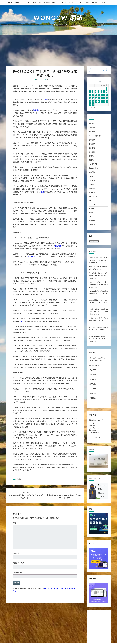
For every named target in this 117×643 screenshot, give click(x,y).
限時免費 (92, 132)
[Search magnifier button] (106, 70)
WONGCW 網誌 (14, 2)
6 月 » (94, 108)
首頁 (29, 3)
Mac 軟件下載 (93, 164)
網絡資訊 (18, 521)
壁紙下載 (47, 3)
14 (104, 95)
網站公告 (92, 124)
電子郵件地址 (18, 605)
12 (98, 95)
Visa (42, 287)
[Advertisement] (58, 52)
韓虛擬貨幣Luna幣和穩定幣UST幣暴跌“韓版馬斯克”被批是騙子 (64, 537)
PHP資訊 (92, 200)
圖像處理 (92, 148)
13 (101, 95)
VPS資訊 (91, 184)
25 (96, 101)
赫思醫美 (92, 128)
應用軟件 (92, 160)
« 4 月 (90, 108)
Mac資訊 (91, 176)
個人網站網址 (18, 614)
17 (93, 98)
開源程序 (92, 208)
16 (90, 98)
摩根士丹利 (32, 298)
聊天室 (71, 3)
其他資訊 (92, 225)
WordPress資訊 (94, 192)
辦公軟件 (92, 144)
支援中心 (86, 3)
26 (98, 101)
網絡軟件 (92, 156)
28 (104, 101)
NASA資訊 (92, 188)
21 (104, 98)
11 (96, 95)
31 (93, 105)
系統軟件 (92, 140)
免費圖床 (55, 3)
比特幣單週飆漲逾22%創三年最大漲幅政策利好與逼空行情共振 (98, 311)
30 (90, 105)
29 (107, 101)
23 (90, 101)
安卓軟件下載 (93, 168)
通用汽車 (58, 287)
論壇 (34, 3)
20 (101, 98)
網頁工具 (92, 212)
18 (96, 98)
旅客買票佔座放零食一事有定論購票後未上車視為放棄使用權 (98, 284)
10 (93, 95)
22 (107, 98)
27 (101, 101)
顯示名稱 (17, 595)
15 (107, 95)
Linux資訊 (92, 180)
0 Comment (51, 80)
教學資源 (92, 204)
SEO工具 (78, 3)
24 (93, 101)
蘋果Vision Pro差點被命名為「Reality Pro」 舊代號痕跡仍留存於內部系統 (98, 260)
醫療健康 (92, 220)
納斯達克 (36, 152)
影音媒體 (92, 152)
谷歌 (21, 363)
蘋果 (42, 234)
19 (98, 98)
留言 (15, 565)
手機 (46, 141)
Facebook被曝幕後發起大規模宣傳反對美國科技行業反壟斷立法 (26, 537)
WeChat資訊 (93, 196)
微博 (40, 3)
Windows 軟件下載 (95, 136)
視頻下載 (63, 3)
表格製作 (94, 3)
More (101, 3)
